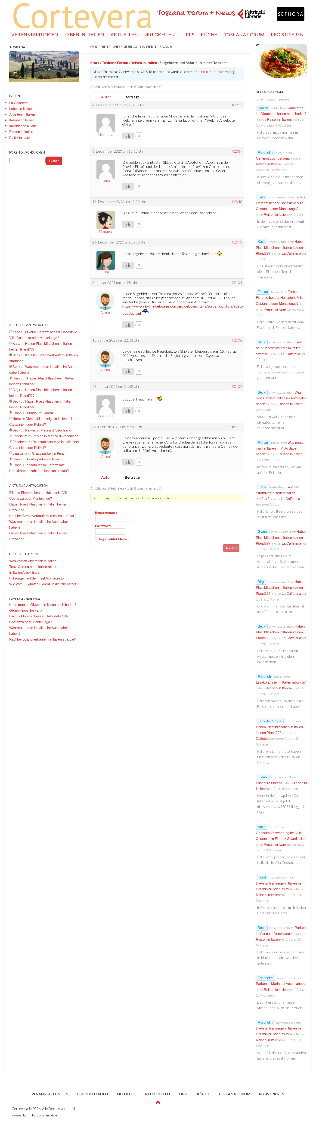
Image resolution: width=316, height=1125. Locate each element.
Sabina (263, 108)
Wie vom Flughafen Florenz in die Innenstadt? (43, 584)
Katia (261, 197)
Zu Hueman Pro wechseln (75, 1115)
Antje (261, 827)
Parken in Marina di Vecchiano (48, 430)
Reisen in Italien (144, 62)
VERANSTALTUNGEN (34, 34)
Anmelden (231, 548)
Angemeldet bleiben (114, 539)
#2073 (237, 242)
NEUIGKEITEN (159, 34)
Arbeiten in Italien (22, 114)
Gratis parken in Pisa (48, 453)
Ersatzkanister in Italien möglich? (281, 682)
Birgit (261, 582)
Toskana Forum (115, 62)
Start (94, 62)
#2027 (237, 105)
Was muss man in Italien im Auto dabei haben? (281, 398)
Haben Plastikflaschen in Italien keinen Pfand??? (280, 247)
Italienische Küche (23, 126)
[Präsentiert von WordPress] (28, 1115)
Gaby (262, 487)
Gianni (262, 531)
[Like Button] (128, 136)
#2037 (237, 151)
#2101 (237, 282)
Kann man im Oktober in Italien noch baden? (42, 605)
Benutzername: (106, 513)
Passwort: (103, 526)
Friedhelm (265, 152)
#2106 (237, 340)
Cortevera (82, 15)
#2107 (237, 386)
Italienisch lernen (21, 120)
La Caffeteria (18, 103)
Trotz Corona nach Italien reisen (33, 567)
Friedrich (264, 676)
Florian (263, 292)
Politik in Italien (20, 137)
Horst (262, 877)
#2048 (237, 202)
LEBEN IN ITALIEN (84, 34)
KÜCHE (209, 34)
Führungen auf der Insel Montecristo (36, 578)
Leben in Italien (20, 109)
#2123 (237, 427)
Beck (262, 342)
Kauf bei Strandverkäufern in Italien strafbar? (42, 516)
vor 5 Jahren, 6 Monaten (207, 72)
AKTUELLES (124, 34)
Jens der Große (270, 721)
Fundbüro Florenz (40, 413)
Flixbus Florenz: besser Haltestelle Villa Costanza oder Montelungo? (280, 203)
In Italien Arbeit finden (25, 572)
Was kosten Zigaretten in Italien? (33, 561)
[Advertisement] (44, 243)
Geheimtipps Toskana (25, 610)
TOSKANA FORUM (244, 34)
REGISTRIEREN (287, 34)
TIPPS (187, 34)
